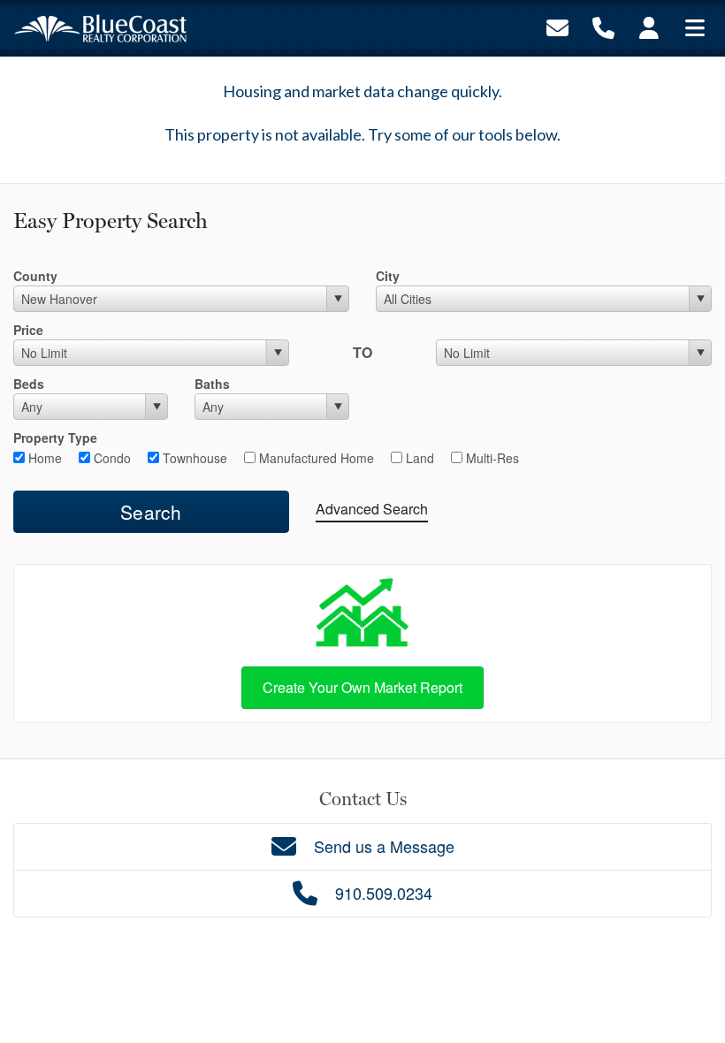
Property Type (55, 437)
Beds (28, 383)
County (35, 276)
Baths (212, 383)
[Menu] (695, 26)
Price (28, 330)
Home (43, 458)
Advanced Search (372, 509)
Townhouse (193, 458)
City (388, 276)
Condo (110, 458)
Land (418, 458)
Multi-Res (490, 458)
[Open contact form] (557, 26)
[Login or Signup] (649, 26)
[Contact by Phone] (603, 26)
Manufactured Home (315, 458)
